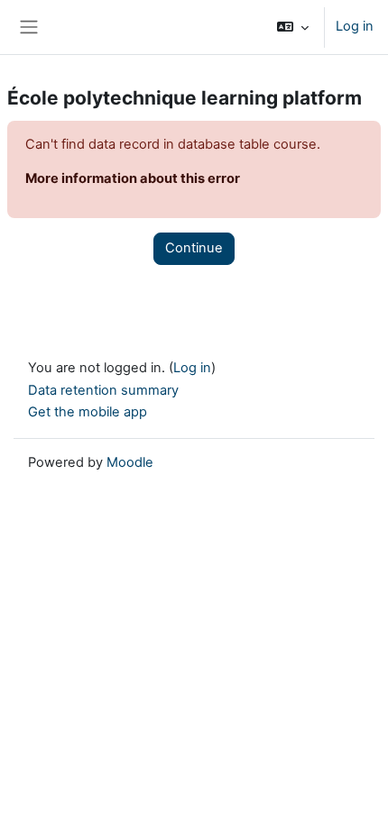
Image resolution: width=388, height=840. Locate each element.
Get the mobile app (87, 412)
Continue (194, 248)
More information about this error (132, 178)
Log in (355, 26)
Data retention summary (103, 390)
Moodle (129, 462)
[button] (292, 27)
